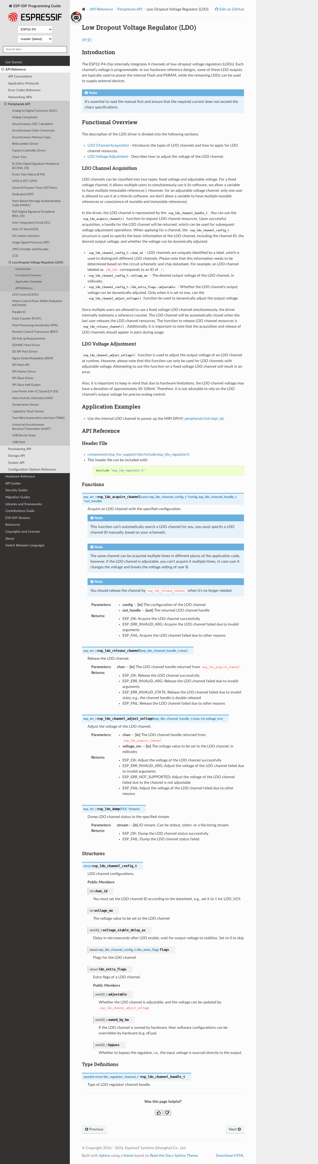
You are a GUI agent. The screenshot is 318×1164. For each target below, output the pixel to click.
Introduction (23, 269)
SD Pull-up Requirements (28, 338)
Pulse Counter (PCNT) (26, 318)
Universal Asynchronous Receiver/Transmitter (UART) (31, 427)
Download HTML (230, 1155)
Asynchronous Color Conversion (33, 130)
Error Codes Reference (24, 90)
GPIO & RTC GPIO (24, 181)
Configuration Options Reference (32, 469)
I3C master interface (26, 236)
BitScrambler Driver (25, 143)
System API (16, 462)
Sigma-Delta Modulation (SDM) (32, 358)
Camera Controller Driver (29, 150)
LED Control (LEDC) (25, 294)
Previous (95, 1129)
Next (233, 1129)
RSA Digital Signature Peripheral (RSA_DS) (33, 214)
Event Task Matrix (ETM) (28, 174)
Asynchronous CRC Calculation (32, 124)
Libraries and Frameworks (23, 504)
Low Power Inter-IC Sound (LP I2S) (35, 391)
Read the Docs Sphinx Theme (174, 1155)
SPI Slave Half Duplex (26, 385)
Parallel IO (19, 312)
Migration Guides (17, 497)
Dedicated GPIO (23, 194)
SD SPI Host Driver (25, 351)
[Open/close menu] (2, 69)
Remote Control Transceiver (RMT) (35, 331)
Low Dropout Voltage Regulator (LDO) (37, 262)
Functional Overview (28, 275)
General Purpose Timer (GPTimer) (34, 187)
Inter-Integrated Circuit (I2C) (31, 222)
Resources (12, 524)
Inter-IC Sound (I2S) (25, 229)
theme (128, 1155)
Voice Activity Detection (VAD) (32, 398)
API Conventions (20, 76)
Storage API (16, 456)
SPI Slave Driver (23, 378)
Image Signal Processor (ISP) (30, 242)
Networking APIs (20, 97)
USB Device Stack (24, 435)
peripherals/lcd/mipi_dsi (204, 419)
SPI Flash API (21, 365)
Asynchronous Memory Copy (31, 137)
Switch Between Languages (24, 545)
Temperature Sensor (25, 404)
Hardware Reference (20, 476)
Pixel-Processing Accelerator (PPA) (35, 325)
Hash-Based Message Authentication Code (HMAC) (36, 203)
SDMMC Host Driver (26, 345)
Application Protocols (23, 83)
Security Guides (16, 490)
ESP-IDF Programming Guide (36, 6)
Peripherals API (19, 104)
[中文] (87, 40)
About (9, 538)
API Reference (15, 69)
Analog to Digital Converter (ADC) (34, 110)
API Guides (13, 483)
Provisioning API (19, 449)
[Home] (83, 9)
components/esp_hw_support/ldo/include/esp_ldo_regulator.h (138, 454)
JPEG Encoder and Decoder (30, 249)
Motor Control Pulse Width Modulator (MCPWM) (37, 303)
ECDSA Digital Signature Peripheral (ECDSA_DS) (35, 166)
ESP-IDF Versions (17, 518)
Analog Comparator (25, 117)
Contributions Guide (19, 511)
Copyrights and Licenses (22, 531)
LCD (15, 255)
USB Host (18, 442)
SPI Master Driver (24, 371)
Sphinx (104, 1155)
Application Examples (28, 281)
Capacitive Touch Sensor (28, 411)
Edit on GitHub (231, 9)
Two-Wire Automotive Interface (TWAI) (38, 418)
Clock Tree (19, 157)
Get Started (13, 62)
